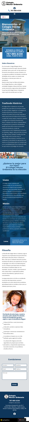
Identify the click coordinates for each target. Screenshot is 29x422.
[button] (14, 14)
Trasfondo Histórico (12, 103)
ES (5, 17)
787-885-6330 (14, 54)
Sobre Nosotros (8, 63)
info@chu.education (14, 402)
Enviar (14, 384)
